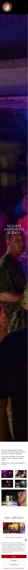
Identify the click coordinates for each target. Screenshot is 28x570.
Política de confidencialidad (18, 568)
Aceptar (14, 556)
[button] (26, 540)
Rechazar (14, 560)
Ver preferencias (14, 564)
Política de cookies (7, 568)
